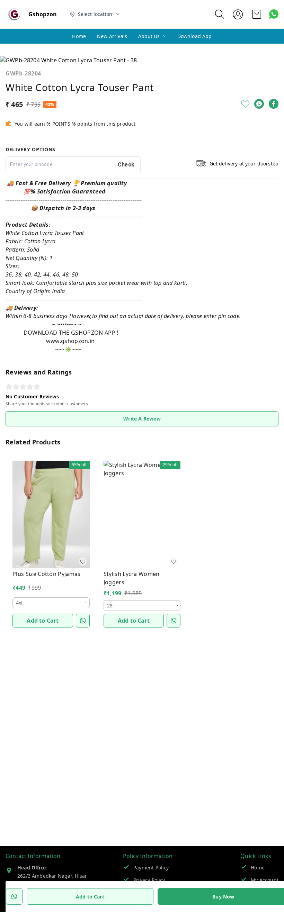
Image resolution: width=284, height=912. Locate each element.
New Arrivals (112, 36)
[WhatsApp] (259, 104)
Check (126, 164)
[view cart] (256, 14)
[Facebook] (273, 104)
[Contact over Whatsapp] (273, 14)
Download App (194, 36)
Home (79, 36)
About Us (149, 36)
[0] (256, 14)
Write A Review (141, 418)
